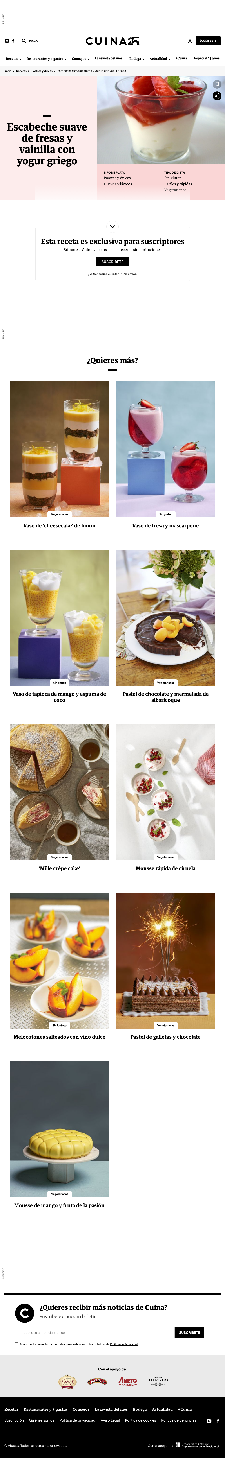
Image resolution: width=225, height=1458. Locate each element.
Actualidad (158, 59)
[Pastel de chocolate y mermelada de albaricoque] (165, 618)
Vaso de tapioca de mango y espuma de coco (59, 697)
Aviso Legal (110, 1420)
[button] (29, 41)
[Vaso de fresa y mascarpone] (165, 449)
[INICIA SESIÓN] (190, 41)
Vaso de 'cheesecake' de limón (59, 525)
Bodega (135, 59)
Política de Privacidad (124, 1344)
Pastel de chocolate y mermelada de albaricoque (166, 697)
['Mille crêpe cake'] (59, 792)
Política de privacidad (77, 1420)
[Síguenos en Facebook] (13, 40)
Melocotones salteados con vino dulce (59, 1037)
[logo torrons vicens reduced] (67, 1382)
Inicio (7, 71)
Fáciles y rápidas (178, 183)
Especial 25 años (207, 58)
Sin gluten (173, 177)
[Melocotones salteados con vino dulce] (59, 961)
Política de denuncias (178, 1420)
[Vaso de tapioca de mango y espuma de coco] (59, 618)
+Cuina (181, 58)
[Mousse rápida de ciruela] (165, 792)
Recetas (12, 59)
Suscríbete (208, 40)
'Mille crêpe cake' (59, 868)
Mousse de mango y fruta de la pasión (59, 1205)
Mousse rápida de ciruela (166, 868)
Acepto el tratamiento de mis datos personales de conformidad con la (78, 1344)
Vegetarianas (175, 189)
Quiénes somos (41, 1420)
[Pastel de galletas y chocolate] (165, 961)
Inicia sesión (190, 41)
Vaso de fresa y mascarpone (165, 525)
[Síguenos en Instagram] (6, 40)
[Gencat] (198, 1445)
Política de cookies (140, 1420)
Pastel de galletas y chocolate (166, 1037)
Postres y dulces (42, 71)
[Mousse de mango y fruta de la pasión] (59, 1129)
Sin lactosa (60, 1025)
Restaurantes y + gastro (45, 59)
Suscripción (14, 1420)
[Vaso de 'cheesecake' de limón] (59, 449)
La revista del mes (108, 58)
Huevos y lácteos (118, 183)
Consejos (79, 59)
